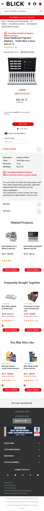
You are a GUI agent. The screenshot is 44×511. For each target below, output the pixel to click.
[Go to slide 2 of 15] (20, 90)
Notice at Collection (10, 485)
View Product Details (27, 52)
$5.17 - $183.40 (7, 374)
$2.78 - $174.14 (7, 314)
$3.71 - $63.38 (29, 374)
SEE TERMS (31, 17)
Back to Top (21, 421)
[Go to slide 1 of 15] (19, 90)
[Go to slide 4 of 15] (23, 90)
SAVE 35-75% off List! (30, 376)
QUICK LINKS (9, 443)
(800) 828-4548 (23, 412)
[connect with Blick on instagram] (23, 476)
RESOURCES (9, 456)
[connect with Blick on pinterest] (30, 476)
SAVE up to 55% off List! (31, 316)
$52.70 (20, 99)
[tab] (22, 148)
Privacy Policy (8, 482)
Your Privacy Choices (10, 488)
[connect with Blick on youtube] (38, 476)
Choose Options (11, 270)
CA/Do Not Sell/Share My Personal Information (18, 490)
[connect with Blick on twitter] (15, 476)
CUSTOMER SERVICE (12, 450)
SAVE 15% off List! (22, 94)
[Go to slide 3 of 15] (22, 90)
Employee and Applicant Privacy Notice (15, 493)
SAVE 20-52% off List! (8, 376)
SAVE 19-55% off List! (8, 316)
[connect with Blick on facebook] (8, 476)
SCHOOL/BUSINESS (11, 462)
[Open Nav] (3, 4)
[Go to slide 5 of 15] (25, 90)
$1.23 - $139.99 (29, 314)
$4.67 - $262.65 (7, 254)
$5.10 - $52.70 (29, 254)
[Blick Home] (16, 4)
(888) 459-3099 (23, 416)
